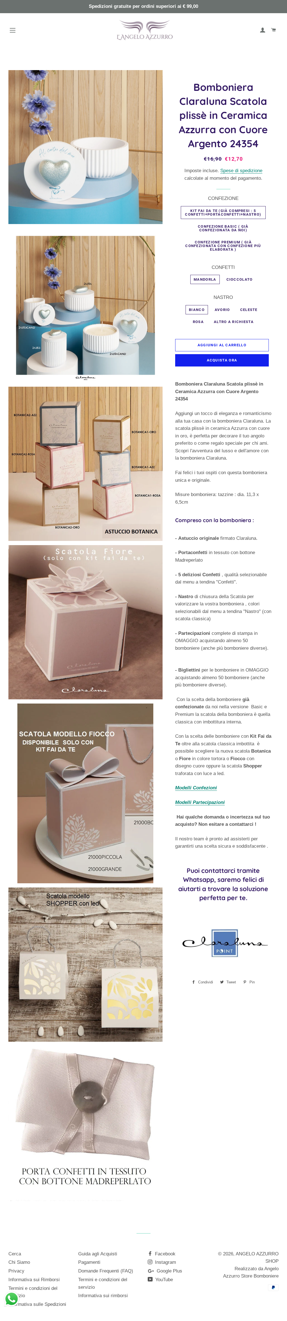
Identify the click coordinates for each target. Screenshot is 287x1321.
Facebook (164, 1254)
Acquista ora (222, 360)
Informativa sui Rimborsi (34, 1279)
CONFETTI (223, 267)
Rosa (198, 322)
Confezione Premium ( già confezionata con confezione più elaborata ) (223, 246)
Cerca (14, 1254)
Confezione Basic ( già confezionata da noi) (223, 228)
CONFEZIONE (223, 198)
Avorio (222, 310)
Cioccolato (239, 279)
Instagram (165, 1262)
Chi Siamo (19, 1262)
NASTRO (223, 297)
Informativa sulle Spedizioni (37, 1304)
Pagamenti (89, 1262)
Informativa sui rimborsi (103, 1295)
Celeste (249, 310)
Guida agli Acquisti (97, 1254)
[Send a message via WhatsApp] (11, 1299)
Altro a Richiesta (234, 322)
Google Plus (168, 1271)
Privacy (16, 1271)
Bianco (197, 310)
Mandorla (205, 279)
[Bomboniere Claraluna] (223, 968)
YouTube (163, 1279)
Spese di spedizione (241, 170)
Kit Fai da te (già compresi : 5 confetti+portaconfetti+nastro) (223, 212)
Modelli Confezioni (196, 787)
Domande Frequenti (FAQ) (105, 1271)
